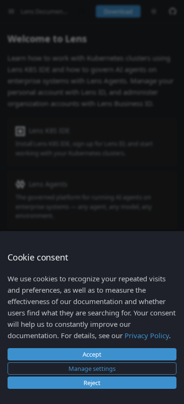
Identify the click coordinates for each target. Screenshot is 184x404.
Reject (92, 382)
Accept (92, 354)
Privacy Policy (147, 335)
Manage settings (92, 368)
